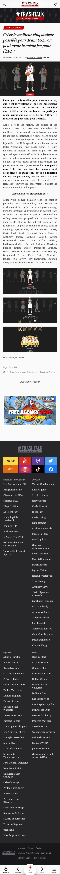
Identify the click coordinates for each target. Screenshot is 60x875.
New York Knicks (12, 768)
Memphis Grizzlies (13, 737)
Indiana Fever (40, 693)
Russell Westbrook (42, 575)
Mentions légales (24, 858)
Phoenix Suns (10, 793)
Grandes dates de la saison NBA (14, 544)
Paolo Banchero (41, 639)
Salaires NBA (10, 500)
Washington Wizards (14, 835)
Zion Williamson (41, 559)
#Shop (11, 461)
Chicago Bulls (10, 679)
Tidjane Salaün (40, 617)
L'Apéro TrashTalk (13, 537)
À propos (21, 848)
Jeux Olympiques (29, 372)
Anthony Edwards (42, 528)
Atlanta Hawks (11, 657)
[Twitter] (47, 57)
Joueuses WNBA (40, 748)
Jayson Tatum (39, 570)
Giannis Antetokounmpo (41, 547)
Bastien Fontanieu (34, 57)
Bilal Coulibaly (40, 606)
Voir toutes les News (30, 382)
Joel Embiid (38, 623)
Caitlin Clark (39, 657)
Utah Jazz (8, 829)
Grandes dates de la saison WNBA (43, 756)
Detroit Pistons (11, 701)
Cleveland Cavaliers (14, 684)
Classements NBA (13, 495)
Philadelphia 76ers (13, 788)
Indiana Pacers (11, 721)
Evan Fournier (40, 553)
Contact (30, 848)
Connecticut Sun (41, 673)
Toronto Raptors (12, 824)
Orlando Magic (11, 782)
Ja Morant (37, 511)
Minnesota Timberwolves (11, 756)
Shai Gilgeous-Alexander (40, 594)
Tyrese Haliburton (42, 628)
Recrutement (46, 853)
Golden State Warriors (10, 708)
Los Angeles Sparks (43, 704)
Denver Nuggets (12, 695)
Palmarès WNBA (41, 737)
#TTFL (11, 469)
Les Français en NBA (14, 484)
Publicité (39, 848)
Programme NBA (12, 489)
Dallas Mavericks (12, 690)
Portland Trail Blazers (11, 801)
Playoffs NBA (10, 506)
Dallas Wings (39, 679)
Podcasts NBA (11, 531)
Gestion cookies (40, 858)
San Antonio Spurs (13, 813)
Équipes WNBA (40, 743)
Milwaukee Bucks (12, 748)
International (14, 372)
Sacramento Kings (13, 807)
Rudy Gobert (39, 500)
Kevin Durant (39, 506)
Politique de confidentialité (28, 853)
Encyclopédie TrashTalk (10, 519)
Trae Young (38, 581)
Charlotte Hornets (13, 673)
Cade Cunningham (42, 634)
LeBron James (40, 489)
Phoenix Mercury (41, 721)
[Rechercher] (4, 4)
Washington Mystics (43, 732)
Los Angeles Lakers (14, 732)
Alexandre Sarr (40, 612)
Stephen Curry (40, 495)
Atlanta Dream (40, 662)
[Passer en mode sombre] (55, 4)
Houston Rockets (12, 715)
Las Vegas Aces (40, 698)
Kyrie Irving (39, 517)
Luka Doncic (39, 523)
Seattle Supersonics (14, 818)
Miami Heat (9, 743)
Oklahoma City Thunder (11, 775)
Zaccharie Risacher (42, 601)
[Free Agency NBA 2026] (30, 410)
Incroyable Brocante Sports (14, 553)
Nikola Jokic (39, 539)
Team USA (12, 367)
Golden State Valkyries (39, 686)
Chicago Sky (39, 668)
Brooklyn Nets (11, 668)
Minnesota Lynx (41, 709)
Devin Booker (39, 564)
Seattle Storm (40, 726)
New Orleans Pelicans (15, 762)
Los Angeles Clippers (15, 726)
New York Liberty (42, 715)
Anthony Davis (40, 586)
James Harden (40, 534)
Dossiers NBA (10, 511)
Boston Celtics (11, 662)
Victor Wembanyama (43, 484)
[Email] (44, 57)
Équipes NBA (10, 526)
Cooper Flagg (39, 645)
